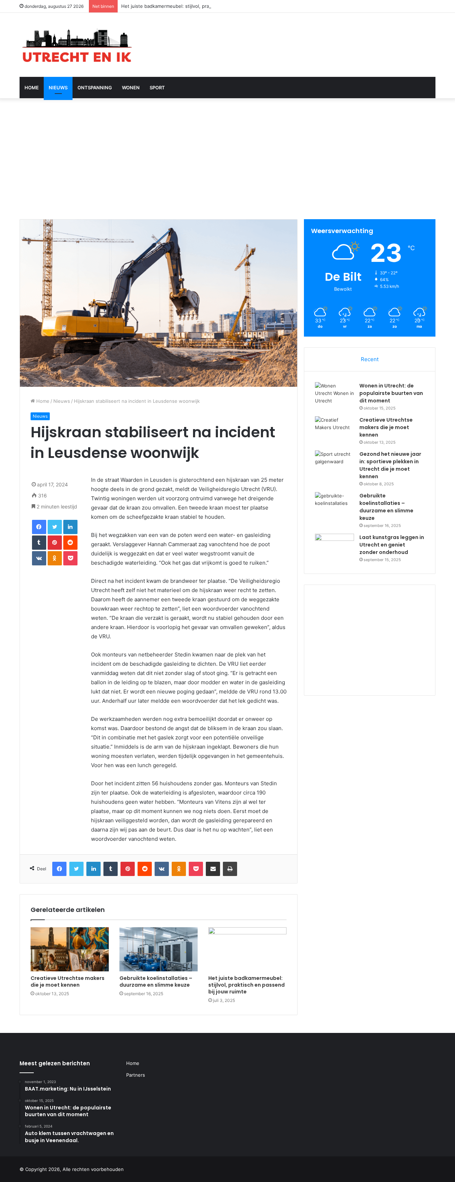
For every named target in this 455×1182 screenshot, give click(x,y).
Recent (370, 359)
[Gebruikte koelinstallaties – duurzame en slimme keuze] (158, 949)
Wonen (131, 87)
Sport (157, 87)
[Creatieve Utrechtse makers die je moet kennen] (70, 949)
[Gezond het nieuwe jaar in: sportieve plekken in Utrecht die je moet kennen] (334, 463)
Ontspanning (94, 87)
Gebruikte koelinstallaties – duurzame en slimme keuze (155, 981)
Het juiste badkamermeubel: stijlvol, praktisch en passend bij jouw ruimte (202, 6)
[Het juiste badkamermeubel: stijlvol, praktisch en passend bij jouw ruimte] (247, 949)
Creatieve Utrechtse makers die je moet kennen (68, 981)
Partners (135, 1075)
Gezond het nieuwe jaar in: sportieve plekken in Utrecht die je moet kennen (390, 465)
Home (32, 87)
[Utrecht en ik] (76, 45)
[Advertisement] (227, 159)
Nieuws (58, 87)
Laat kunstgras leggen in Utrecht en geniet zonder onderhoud (391, 545)
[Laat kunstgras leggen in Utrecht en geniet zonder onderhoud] (334, 547)
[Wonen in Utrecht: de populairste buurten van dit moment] (334, 395)
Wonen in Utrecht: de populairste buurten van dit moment (391, 393)
